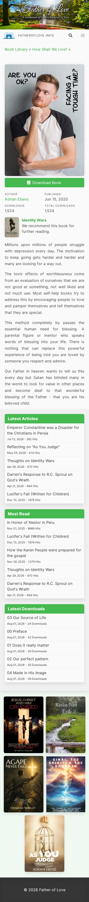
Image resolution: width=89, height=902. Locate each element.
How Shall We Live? (49, 49)
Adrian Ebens (16, 199)
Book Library (16, 49)
